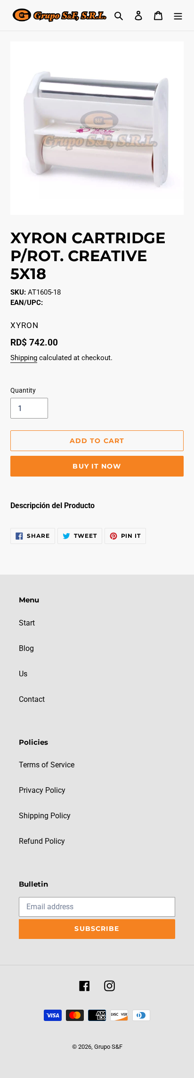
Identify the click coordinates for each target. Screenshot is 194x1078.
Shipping (23, 358)
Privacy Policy (42, 790)
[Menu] (178, 15)
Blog (26, 648)
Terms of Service (46, 764)
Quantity (23, 390)
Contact (32, 699)
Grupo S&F (108, 1046)
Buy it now (97, 466)
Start (27, 622)
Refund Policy (42, 841)
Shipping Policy (45, 815)
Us (23, 673)
